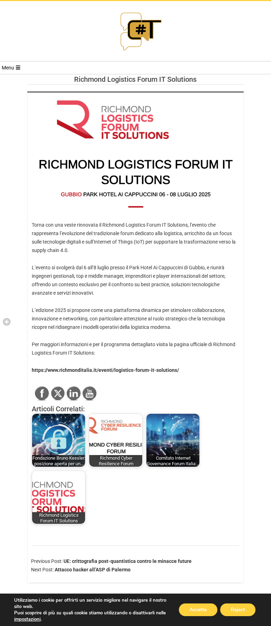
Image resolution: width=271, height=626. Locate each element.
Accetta (198, 609)
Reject (238, 609)
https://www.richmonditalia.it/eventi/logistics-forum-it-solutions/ (105, 370)
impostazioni (27, 619)
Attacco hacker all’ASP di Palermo (93, 569)
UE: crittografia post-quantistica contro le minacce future (128, 561)
